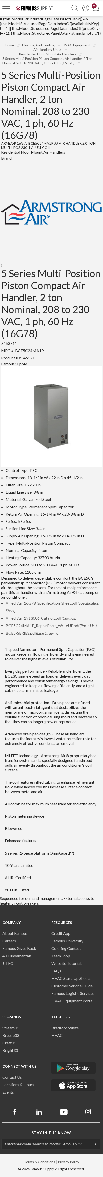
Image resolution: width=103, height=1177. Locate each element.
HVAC (57, 1035)
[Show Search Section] (75, 8)
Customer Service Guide (72, 985)
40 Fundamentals (17, 955)
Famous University (68, 940)
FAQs (56, 970)
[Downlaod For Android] (73, 1068)
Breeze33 (10, 1035)
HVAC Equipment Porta (72, 1000)
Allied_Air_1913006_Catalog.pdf (41, 618)
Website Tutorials (67, 963)
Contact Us (12, 1077)
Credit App (61, 933)
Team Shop (61, 955)
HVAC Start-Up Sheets (71, 978)
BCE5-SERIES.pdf (33, 633)
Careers (9, 940)
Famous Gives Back (19, 948)
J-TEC (7, 963)
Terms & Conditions (39, 1162)
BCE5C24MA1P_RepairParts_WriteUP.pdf (51, 625)
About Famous (15, 933)
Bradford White (65, 1027)
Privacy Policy (68, 1162)
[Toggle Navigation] (6, 8)
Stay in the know (51, 1132)
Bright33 (10, 1050)
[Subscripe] (93, 1144)
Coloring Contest (66, 948)
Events (8, 1092)
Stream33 (10, 1027)
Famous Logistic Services (73, 993)
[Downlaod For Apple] (73, 1085)
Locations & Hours (18, 1084)
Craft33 (9, 1042)
